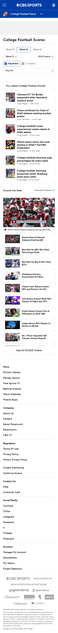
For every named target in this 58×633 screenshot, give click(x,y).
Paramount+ (10, 429)
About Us (8, 413)
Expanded (13, 63)
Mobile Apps (10, 399)
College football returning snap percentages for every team (34, 159)
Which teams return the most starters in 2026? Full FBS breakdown (33, 144)
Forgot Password (12, 568)
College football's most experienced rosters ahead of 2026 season (33, 129)
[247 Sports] (19, 589)
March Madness (12, 394)
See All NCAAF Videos (29, 350)
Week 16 (37, 49)
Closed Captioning (13, 467)
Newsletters (10, 557)
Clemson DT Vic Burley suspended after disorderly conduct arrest (32, 97)
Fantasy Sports (11, 377)
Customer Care (11, 492)
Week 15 (23, 49)
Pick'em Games (11, 372)
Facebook (8, 522)
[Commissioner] (32, 596)
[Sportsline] (41, 589)
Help (6, 486)
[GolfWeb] (38, 603)
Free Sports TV (11, 383)
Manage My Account (14, 552)
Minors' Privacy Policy (15, 459)
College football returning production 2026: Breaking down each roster (32, 173)
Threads (7, 533)
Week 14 (10, 49)
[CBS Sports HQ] (43, 578)
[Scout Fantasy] (21, 603)
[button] (4, 5)
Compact (30, 63)
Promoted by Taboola (43, 190)
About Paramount (13, 424)
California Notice (12, 473)
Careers (7, 418)
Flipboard (8, 538)
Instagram (8, 516)
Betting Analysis (12, 388)
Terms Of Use (11, 448)
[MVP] (49, 595)
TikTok (6, 511)
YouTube (8, 505)
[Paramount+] (12, 596)
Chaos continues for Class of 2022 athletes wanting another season (34, 113)
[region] (29, 212)
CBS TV (7, 435)
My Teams (8, 563)
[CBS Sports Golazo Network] (29, 584)
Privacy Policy (10, 454)
